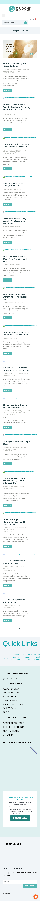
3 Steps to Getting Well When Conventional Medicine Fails (16, 145)
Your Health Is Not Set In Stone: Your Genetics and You (15, 259)
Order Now (20, 818)
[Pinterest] (29, 859)
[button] (3, 15)
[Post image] (20, 49)
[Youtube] (11, 859)
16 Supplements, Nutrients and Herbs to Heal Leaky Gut (16, 368)
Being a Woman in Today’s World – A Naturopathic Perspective (15, 221)
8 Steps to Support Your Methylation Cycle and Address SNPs (14, 480)
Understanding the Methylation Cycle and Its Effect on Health (14, 522)
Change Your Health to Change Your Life (13, 184)
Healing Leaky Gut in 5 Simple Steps (16, 442)
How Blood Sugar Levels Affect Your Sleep (14, 600)
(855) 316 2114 (10, 678)
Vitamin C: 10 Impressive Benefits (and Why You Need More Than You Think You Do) (16, 107)
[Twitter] (20, 859)
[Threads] (29, 851)
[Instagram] (20, 851)
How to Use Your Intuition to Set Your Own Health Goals (16, 333)
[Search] (25, 22)
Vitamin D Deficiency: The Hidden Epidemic (14, 64)
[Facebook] (11, 851)
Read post (7, 90)
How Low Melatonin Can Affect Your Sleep (14, 562)
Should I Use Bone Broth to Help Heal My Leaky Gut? (15, 406)
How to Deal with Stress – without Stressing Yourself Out (15, 296)
